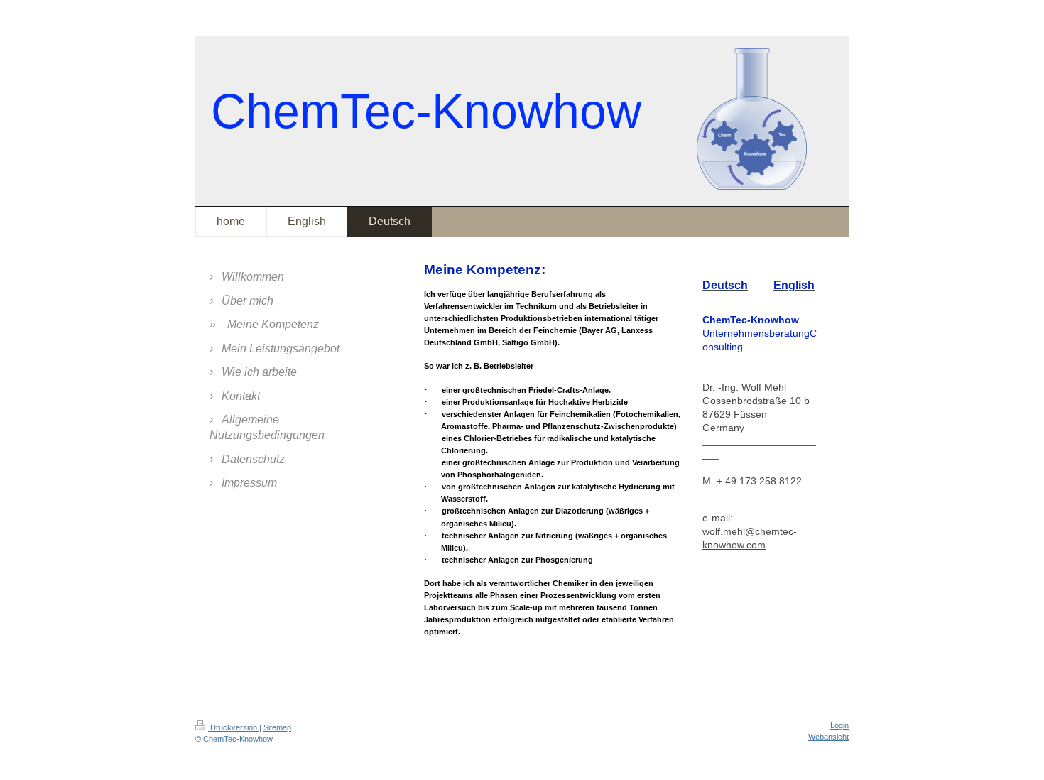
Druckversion (233, 727)
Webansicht (828, 736)
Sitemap (277, 727)
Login (839, 725)
